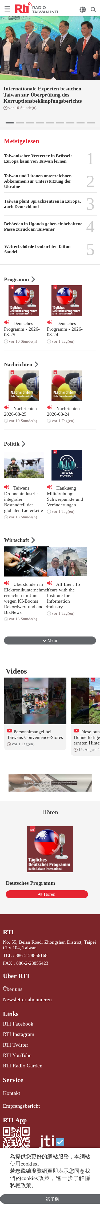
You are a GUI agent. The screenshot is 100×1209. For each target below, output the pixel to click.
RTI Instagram (18, 1034)
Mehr (52, 640)
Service (13, 1079)
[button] (10, 122)
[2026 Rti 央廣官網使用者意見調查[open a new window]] (50, 783)
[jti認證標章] (51, 1144)
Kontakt (11, 1093)
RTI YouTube (17, 1055)
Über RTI (16, 975)
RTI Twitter (15, 1045)
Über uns (12, 989)
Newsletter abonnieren (27, 999)
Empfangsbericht (21, 1106)
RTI (8, 932)
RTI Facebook (18, 1024)
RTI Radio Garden (22, 1065)
